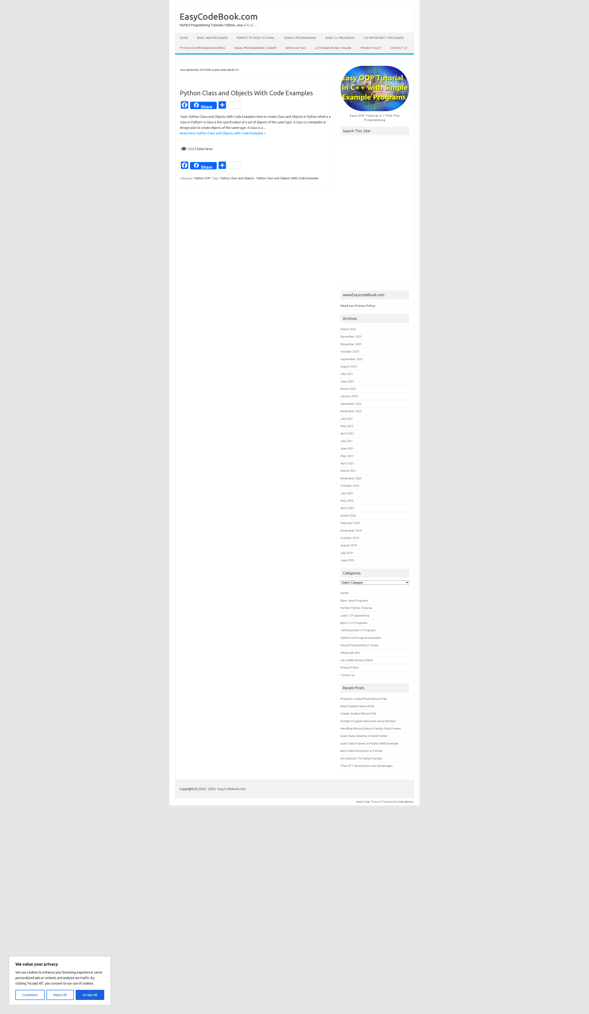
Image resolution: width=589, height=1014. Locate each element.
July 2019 (347, 552)
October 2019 (350, 537)
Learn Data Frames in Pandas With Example (369, 743)
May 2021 (347, 456)
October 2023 (350, 351)
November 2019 (351, 530)
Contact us (398, 47)
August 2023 (349, 366)
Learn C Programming (300, 37)
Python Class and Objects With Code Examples (246, 92)
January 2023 (349, 396)
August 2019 (349, 545)
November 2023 (351, 344)
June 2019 (347, 560)
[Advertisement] (375, 215)
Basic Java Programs (212, 37)
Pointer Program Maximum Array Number (368, 721)
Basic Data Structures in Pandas (362, 750)
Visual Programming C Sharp (255, 47)
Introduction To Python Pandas (361, 758)
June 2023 (347, 381)
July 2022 (347, 418)
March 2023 (348, 388)
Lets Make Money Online (333, 47)
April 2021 (347, 463)
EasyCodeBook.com (219, 16)
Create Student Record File (358, 713)
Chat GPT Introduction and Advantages (367, 765)
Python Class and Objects (237, 178)
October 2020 (350, 485)
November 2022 (351, 411)
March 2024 (348, 329)
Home (184, 37)
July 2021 (347, 441)
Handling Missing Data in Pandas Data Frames (371, 728)
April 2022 (347, 433)
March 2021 (348, 470)
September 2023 (352, 359)
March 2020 (348, 515)
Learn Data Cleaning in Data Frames (364, 735)
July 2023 (347, 373)
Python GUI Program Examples (202, 47)
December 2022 (351, 403)
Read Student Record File (357, 706)
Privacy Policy (371, 47)
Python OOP (202, 178)
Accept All (90, 995)
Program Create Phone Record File (364, 698)
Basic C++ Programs (340, 37)
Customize (30, 995)
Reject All (60, 995)
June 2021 (347, 448)
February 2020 (350, 522)
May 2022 (347, 426)
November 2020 (351, 478)
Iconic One (363, 801)
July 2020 (347, 493)
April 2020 (347, 508)
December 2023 (351, 336)
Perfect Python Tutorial (255, 37)
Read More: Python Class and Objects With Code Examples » (223, 133)
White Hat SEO (296, 47)
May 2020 (347, 500)
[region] (59, 980)
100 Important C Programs (384, 37)
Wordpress (406, 801)
